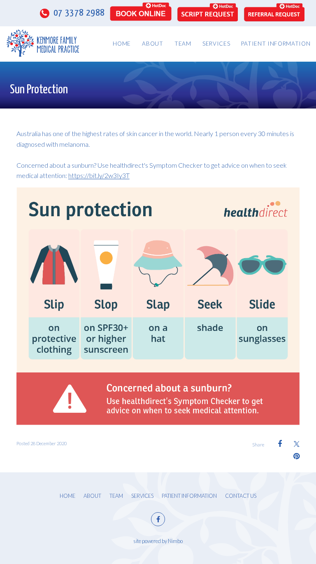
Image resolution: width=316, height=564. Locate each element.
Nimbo (175, 541)
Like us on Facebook (158, 519)
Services (216, 43)
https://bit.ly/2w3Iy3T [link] (99, 175)
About (152, 43)
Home (122, 43)
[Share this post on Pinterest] (293, 456)
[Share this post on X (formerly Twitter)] (293, 443)
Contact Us (240, 495)
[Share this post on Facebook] (276, 444)
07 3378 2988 (78, 13)
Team (182, 43)
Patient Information (275, 43)
